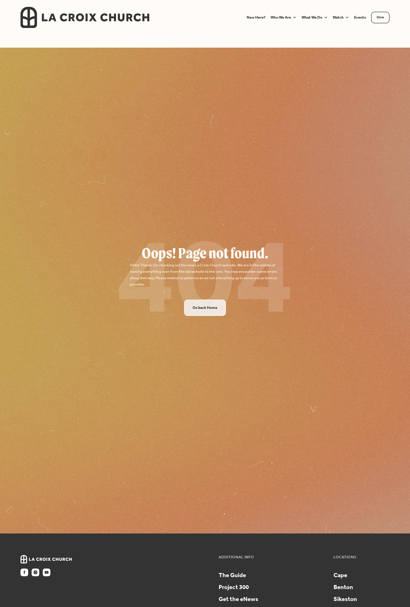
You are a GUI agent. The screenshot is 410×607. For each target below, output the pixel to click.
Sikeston (345, 599)
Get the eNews (238, 599)
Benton (343, 587)
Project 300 (234, 587)
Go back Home (205, 307)
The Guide (232, 575)
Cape (340, 575)
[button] (255, 17)
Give (380, 17)
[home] (127, 17)
